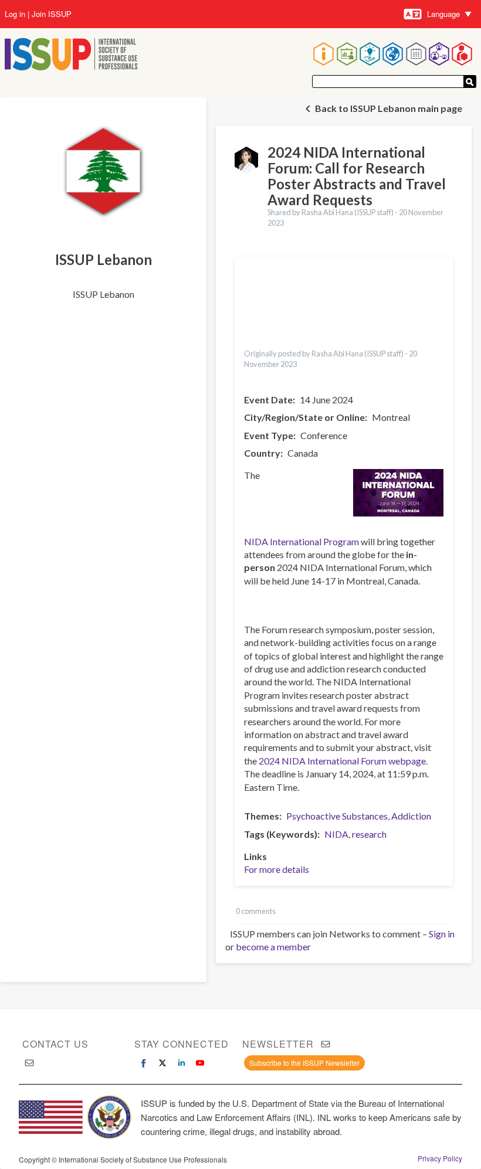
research (369, 834)
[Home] (71, 55)
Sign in (442, 933)
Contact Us (55, 1044)
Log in (15, 14)
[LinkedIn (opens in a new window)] (181, 1063)
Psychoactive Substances (337, 815)
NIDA (336, 834)
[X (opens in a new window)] (162, 1063)
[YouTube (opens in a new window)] (200, 1063)
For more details (276, 869)
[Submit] (469, 81)
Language (443, 13)
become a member (273, 946)
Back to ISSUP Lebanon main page (388, 108)
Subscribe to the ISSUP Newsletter (304, 1063)
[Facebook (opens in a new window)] (144, 1063)
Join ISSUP (52, 14)
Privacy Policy (440, 1158)
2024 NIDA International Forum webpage (342, 760)
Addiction (411, 815)
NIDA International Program (301, 541)
